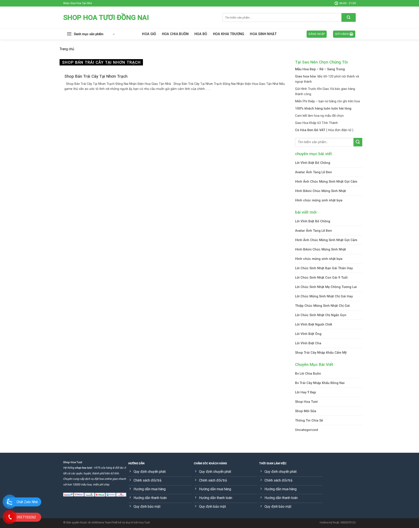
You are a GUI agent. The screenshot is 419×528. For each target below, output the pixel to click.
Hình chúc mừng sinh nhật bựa (318, 200)
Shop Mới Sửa (305, 411)
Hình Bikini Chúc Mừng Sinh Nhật (320, 191)
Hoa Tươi (144, 522)
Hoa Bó (200, 34)
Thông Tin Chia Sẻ (309, 420)
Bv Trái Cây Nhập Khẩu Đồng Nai (320, 383)
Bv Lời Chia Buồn (308, 373)
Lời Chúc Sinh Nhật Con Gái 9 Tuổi (321, 277)
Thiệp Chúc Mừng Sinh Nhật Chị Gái (322, 306)
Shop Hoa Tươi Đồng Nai (106, 17)
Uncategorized (306, 430)
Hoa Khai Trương (228, 34)
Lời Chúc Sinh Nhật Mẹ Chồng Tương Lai (326, 287)
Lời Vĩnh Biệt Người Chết (313, 324)
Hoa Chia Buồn (175, 34)
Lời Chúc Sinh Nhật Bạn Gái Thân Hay (324, 268)
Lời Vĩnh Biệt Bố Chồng (312, 163)
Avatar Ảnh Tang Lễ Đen (313, 172)
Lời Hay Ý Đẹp (305, 392)
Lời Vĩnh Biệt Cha (308, 343)
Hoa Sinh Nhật (263, 34)
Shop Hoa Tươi (306, 402)
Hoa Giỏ (149, 34)
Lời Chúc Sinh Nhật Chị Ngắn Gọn (320, 315)
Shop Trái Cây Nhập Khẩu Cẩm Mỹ (321, 353)
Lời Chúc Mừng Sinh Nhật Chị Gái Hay (324, 296)
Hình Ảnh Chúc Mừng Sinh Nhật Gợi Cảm (326, 181)
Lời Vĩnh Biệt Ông (308, 334)
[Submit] (349, 17)
